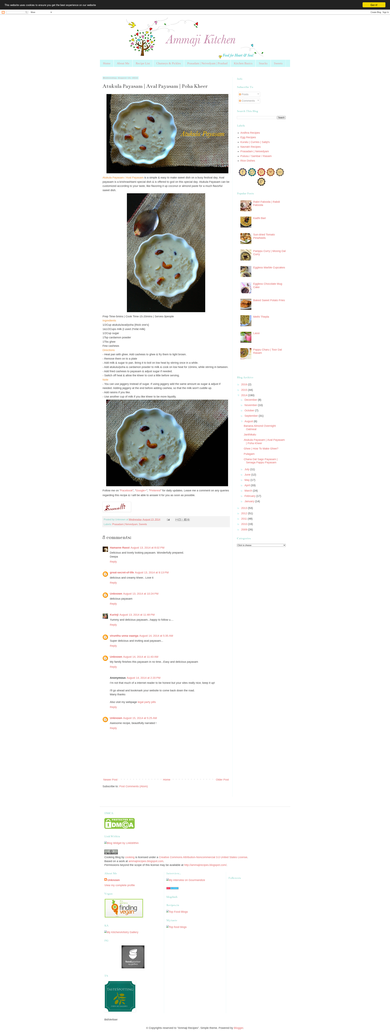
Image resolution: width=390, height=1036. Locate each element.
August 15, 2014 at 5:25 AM (140, 718)
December (251, 399)
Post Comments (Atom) (133, 786)
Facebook (127, 490)
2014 (244, 395)
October (250, 410)
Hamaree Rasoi (120, 547)
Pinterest (155, 490)
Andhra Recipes (250, 132)
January (250, 501)
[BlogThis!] (179, 519)
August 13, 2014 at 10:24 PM (140, 593)
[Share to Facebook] (185, 519)
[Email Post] (168, 519)
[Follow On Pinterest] (261, 175)
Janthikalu (250, 434)
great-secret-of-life (122, 572)
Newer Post (110, 779)
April (248, 485)
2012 (244, 513)
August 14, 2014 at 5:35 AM (156, 635)
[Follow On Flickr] (280, 175)
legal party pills (147, 702)
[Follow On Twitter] (252, 175)
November (251, 405)
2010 (244, 524)
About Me (123, 63)
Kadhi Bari (259, 218)
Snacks (263, 63)
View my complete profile (119, 885)
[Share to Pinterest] (188, 519)
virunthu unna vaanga (124, 635)
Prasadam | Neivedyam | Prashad (207, 63)
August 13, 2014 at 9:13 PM (152, 572)
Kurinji (114, 614)
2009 (244, 529)
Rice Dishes (247, 160)
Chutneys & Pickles (168, 63)
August (249, 421)
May (247, 479)
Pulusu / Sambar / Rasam (256, 156)
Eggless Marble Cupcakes (269, 267)
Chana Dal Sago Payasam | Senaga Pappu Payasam (261, 461)
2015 (244, 389)
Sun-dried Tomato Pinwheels (264, 236)
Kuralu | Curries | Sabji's (255, 142)
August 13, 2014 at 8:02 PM (147, 547)
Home (106, 63)
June (248, 474)
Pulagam (249, 453)
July (247, 469)
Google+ (141, 490)
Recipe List (143, 63)
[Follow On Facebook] (242, 175)
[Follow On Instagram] (270, 175)
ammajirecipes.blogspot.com (146, 861)
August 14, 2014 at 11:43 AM (140, 656)
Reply (113, 561)
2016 (244, 384)
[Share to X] (182, 519)
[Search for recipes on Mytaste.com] (176, 927)
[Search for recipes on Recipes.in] (177, 911)
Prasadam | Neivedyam (125, 524)
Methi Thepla (261, 316)
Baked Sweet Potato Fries (269, 300)
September (252, 415)
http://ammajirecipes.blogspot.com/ (205, 865)
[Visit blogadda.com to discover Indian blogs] (172, 888)
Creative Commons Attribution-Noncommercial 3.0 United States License (203, 857)
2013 (244, 508)
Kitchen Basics (243, 63)
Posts (244, 94)
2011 (244, 518)
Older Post (222, 779)
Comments (248, 100)
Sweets (278, 63)
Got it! (374, 5)
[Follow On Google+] (261, 185)
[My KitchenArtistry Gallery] (121, 932)
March (249, 490)
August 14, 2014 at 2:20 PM (143, 677)
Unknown (116, 593)
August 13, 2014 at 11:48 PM (137, 614)
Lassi (256, 333)
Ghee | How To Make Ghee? (261, 448)
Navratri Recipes (250, 146)
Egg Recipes (248, 137)
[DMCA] (119, 827)
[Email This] (176, 519)
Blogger (238, 1027)
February (250, 495)
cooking (130, 857)
